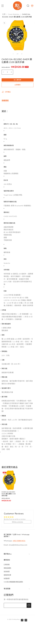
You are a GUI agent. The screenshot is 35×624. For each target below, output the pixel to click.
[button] (2, 5)
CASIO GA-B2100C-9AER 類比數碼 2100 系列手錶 (9, 480)
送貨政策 (7, 572)
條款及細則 (7, 568)
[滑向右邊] (22, 54)
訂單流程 (7, 565)
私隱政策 (7, 578)
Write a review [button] (17, 522)
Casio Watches (13, 14)
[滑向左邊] (13, 54)
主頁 (4, 14)
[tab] (5, 100)
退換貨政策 (7, 575)
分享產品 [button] (8, 92)
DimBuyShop (16, 619)
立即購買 (17, 85)
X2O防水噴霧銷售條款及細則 (13, 582)
